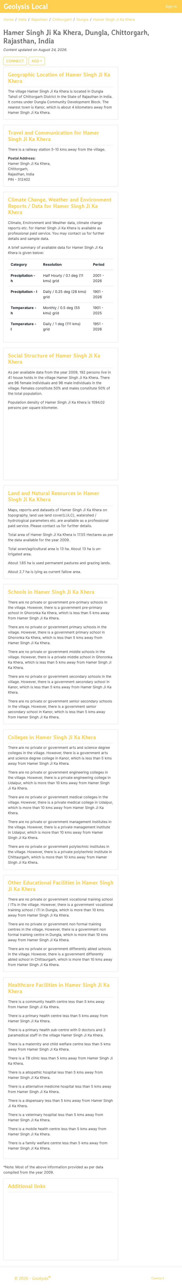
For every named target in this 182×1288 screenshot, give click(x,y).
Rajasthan (39, 19)
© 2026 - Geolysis (32, 1278)
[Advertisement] (60, 445)
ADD (35, 61)
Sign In (171, 6)
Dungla (82, 19)
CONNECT (15, 61)
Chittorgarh (62, 19)
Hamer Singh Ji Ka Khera (114, 19)
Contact (157, 1278)
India (22, 19)
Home (9, 19)
